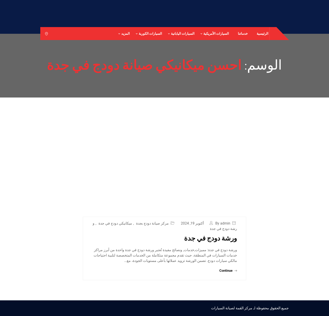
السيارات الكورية (150, 33)
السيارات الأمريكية (216, 33)
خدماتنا (243, 33)
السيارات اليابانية (182, 33)
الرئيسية (262, 33)
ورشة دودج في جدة (210, 237)
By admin (222, 223)
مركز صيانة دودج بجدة (152, 223)
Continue (226, 271)
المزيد (125, 33)
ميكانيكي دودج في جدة (115, 223)
